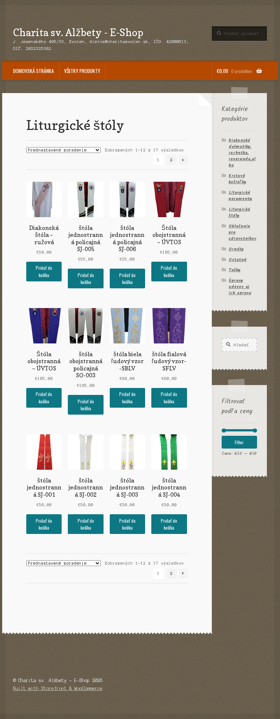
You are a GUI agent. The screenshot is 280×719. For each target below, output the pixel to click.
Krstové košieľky (237, 178)
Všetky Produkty (82, 70)
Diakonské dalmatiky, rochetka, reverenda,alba (242, 153)
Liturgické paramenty (240, 195)
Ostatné (237, 259)
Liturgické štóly (239, 212)
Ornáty (236, 249)
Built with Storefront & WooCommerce (57, 688)
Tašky (235, 269)
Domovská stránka (33, 70)
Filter (239, 442)
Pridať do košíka (44, 271)
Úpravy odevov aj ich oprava (240, 286)
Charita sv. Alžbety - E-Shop (78, 32)
